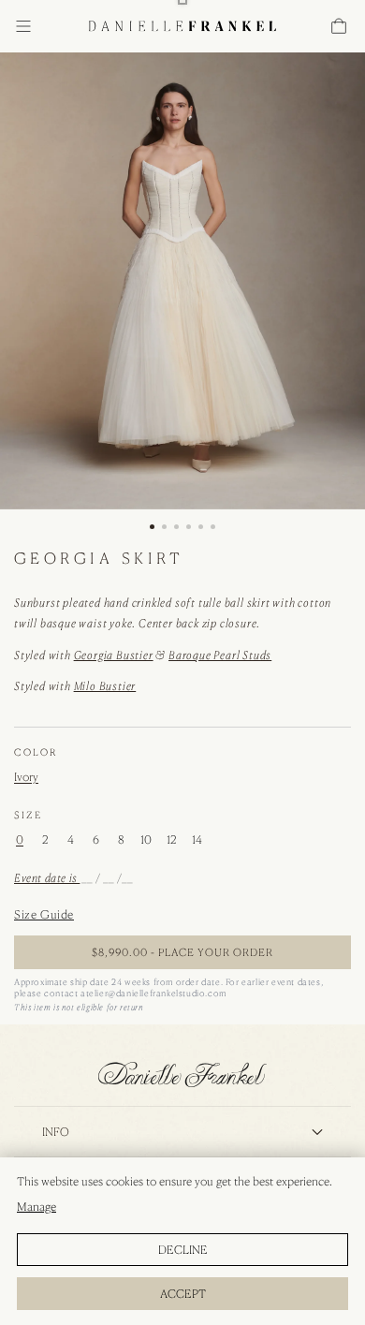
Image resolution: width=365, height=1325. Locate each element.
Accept (183, 1294)
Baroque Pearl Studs (219, 655)
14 (197, 839)
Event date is (47, 878)
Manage (36, 1207)
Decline (183, 1250)
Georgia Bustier (113, 655)
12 (172, 839)
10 (146, 839)
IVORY (26, 777)
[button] (23, 26)
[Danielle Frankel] (182, 1074)
